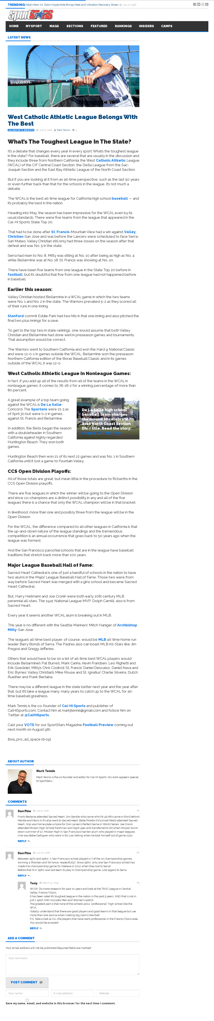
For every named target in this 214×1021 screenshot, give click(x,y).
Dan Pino (24, 811)
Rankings (123, 26)
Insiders (146, 26)
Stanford (16, 316)
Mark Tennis (63, 130)
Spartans (39, 409)
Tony (33, 883)
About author (21, 761)
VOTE (29, 725)
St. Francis (60, 232)
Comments (17, 802)
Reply (22, 841)
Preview (98, 725)
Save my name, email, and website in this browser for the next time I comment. (61, 1003)
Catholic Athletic (111, 160)
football (15, 274)
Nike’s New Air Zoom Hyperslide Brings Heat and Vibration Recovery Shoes (72, 4)
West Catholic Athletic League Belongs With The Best (73, 120)
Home (14, 26)
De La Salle (51, 404)
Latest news (19, 37)
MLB (102, 639)
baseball (120, 198)
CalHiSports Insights (21, 130)
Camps (166, 26)
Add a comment (21, 938)
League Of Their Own (102, 433)
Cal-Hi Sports (73, 706)
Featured (99, 26)
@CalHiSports (36, 715)
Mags (54, 26)
